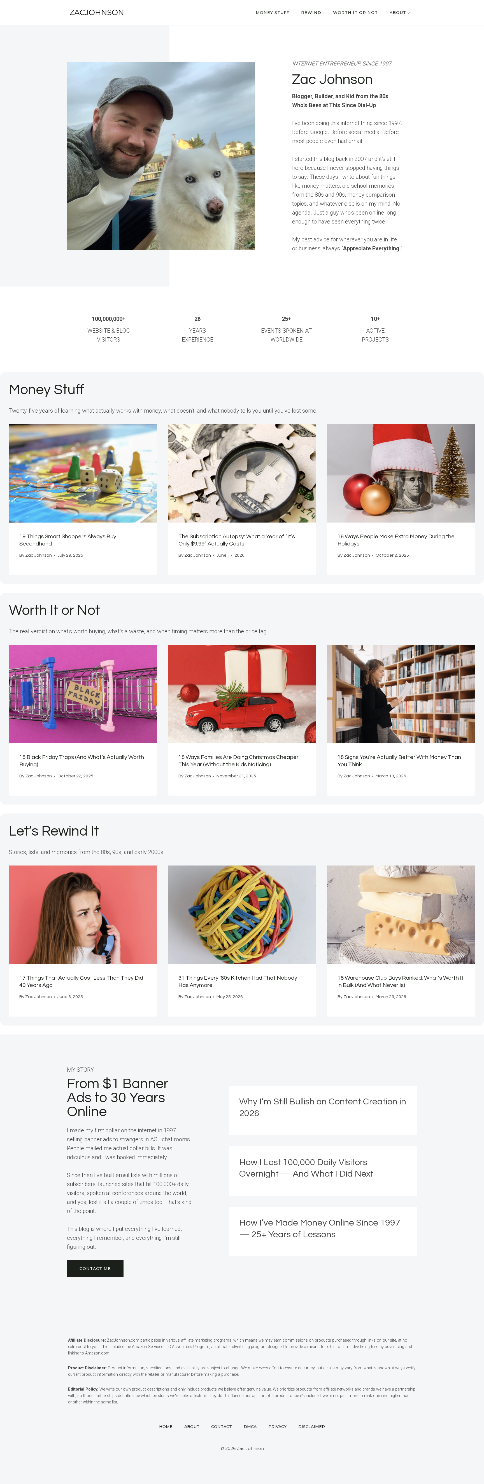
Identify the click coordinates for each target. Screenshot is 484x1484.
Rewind (311, 12)
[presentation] (83, 473)
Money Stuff (272, 12)
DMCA (250, 1426)
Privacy (277, 1426)
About (191, 1426)
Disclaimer (311, 1426)
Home (166, 1426)
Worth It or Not (355, 12)
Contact (221, 1426)
